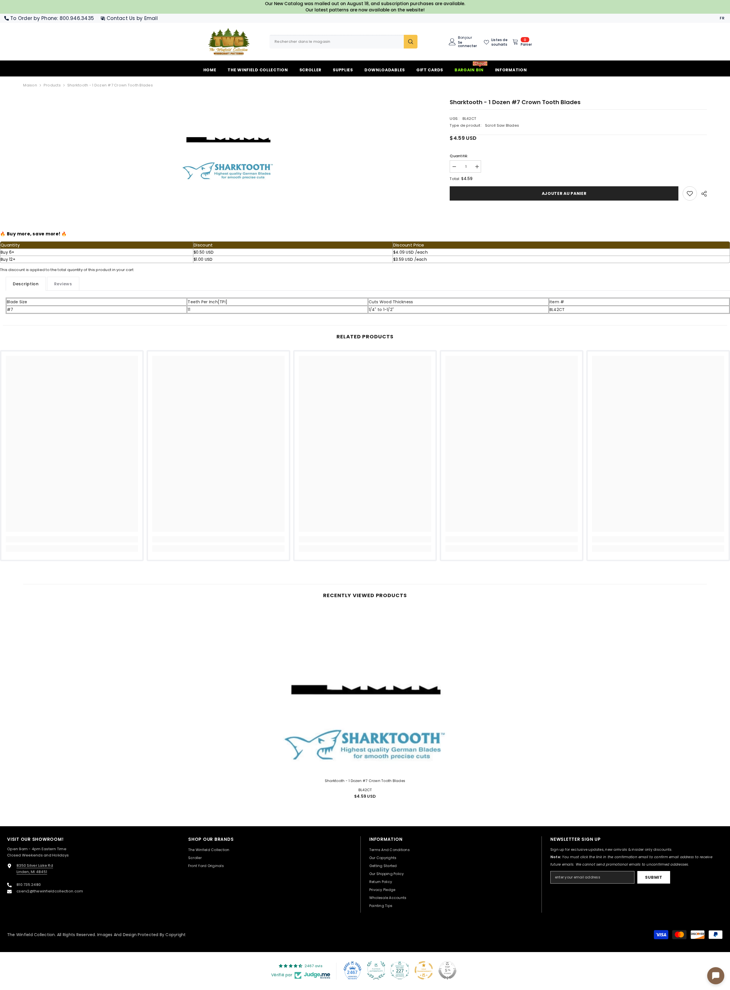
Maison (30, 85)
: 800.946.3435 (75, 18)
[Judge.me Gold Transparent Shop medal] (424, 970)
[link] (690, 193)
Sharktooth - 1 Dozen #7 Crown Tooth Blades (365, 780)
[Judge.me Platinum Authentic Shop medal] (376, 970)
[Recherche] (343, 42)
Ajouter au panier (564, 193)
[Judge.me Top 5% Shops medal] (447, 970)
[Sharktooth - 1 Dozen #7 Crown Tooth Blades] (365, 691)
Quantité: (459, 156)
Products (52, 85)
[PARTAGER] (702, 194)
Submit (653, 877)
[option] (228, 140)
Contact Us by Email (132, 18)
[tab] (26, 284)
